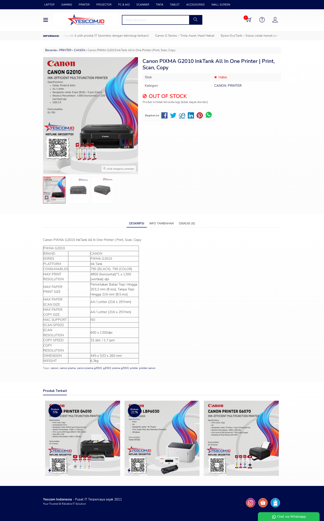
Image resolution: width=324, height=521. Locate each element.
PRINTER (84, 4)
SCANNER (142, 4)
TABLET (175, 4)
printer (134, 368)
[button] (195, 19)
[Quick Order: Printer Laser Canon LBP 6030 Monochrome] (129, 470)
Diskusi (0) (187, 223)
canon (54, 368)
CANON (220, 85)
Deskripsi (136, 223)
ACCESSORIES (195, 4)
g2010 (107, 368)
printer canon (147, 368)
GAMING (66, 4)
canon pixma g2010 (89, 368)
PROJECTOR (104, 4)
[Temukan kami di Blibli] (275, 507)
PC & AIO (124, 4)
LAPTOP (49, 4)
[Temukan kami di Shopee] (263, 507)
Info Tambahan (161, 223)
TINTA (159, 4)
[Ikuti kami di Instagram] (250, 507)
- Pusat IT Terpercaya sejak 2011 (82, 499)
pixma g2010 (120, 368)
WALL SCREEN (220, 4)
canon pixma (68, 368)
